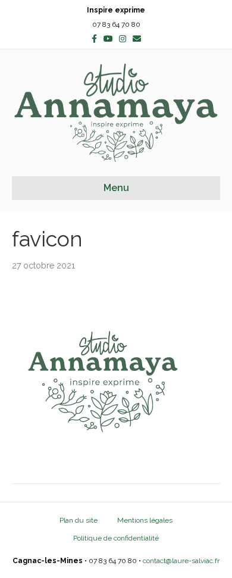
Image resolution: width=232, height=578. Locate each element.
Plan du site (78, 520)
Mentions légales (145, 520)
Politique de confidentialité (116, 538)
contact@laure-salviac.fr (181, 561)
